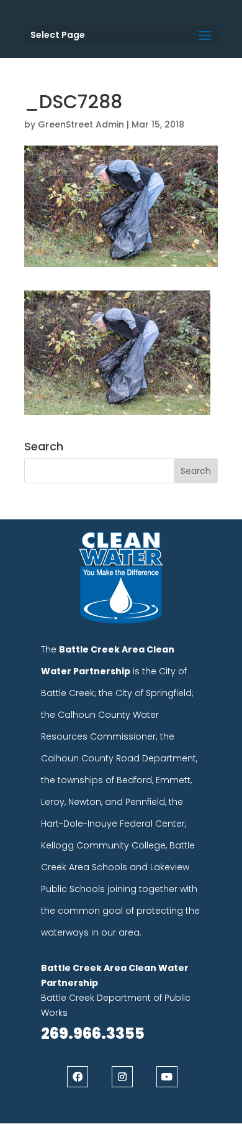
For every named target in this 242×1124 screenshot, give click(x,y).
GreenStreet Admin (81, 124)
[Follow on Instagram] (122, 1076)
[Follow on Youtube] (166, 1076)
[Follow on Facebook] (77, 1076)
